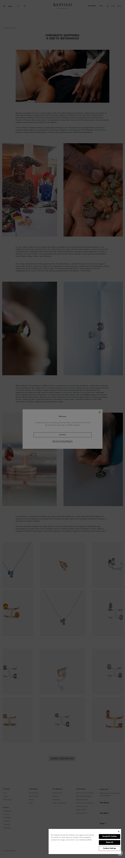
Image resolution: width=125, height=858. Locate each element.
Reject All (109, 842)
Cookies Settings (109, 848)
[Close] (118, 831)
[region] (85, 841)
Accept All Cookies (109, 836)
